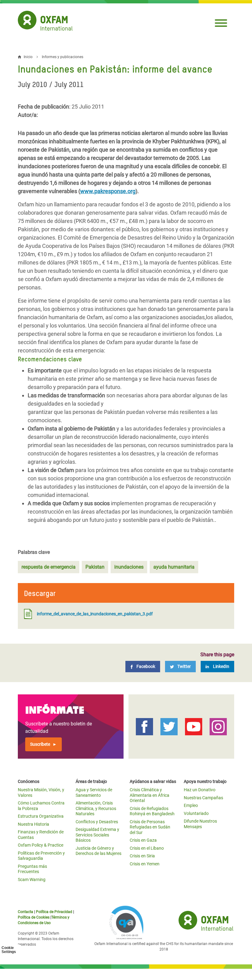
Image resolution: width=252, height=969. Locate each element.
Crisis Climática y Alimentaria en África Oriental (149, 795)
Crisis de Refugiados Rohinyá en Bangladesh (152, 811)
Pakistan (94, 567)
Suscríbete (40, 744)
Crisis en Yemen (144, 863)
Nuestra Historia (33, 824)
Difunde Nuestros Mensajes (200, 824)
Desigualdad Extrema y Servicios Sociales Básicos (97, 835)
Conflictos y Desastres (97, 821)
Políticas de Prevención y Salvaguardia (41, 856)
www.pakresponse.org (108, 191)
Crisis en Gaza (143, 840)
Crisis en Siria (142, 855)
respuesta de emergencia (49, 567)
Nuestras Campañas (203, 797)
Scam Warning (31, 879)
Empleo (191, 805)
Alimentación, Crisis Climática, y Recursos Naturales (96, 808)
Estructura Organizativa (41, 816)
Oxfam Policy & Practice (40, 845)
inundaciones (129, 567)
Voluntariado (196, 813)
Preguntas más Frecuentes (32, 869)
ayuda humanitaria (174, 567)
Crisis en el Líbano (147, 848)
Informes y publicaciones (62, 57)
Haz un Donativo (199, 789)
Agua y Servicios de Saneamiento (94, 792)
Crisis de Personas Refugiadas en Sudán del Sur (150, 827)
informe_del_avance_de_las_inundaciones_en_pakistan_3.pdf (95, 613)
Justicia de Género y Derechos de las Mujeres (98, 851)
